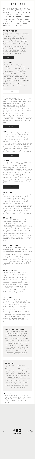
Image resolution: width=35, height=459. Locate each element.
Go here (8, 57)
